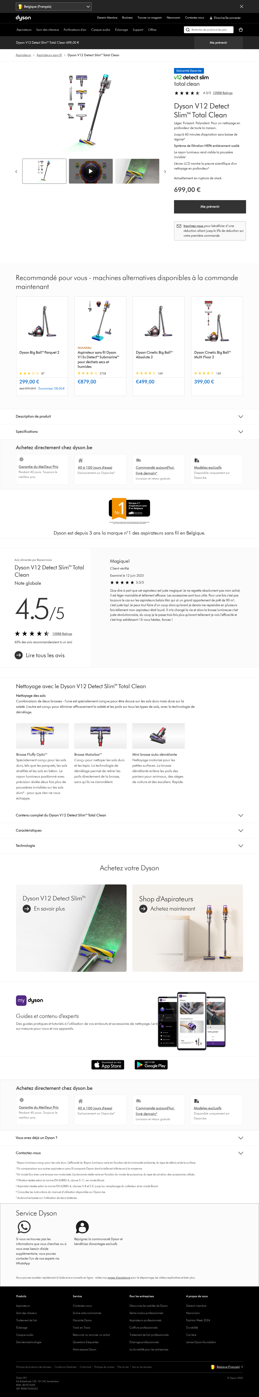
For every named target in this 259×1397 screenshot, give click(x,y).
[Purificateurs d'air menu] (88, 30)
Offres (152, 30)
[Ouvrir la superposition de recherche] (209, 29)
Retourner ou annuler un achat (91, 1335)
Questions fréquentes (86, 1342)
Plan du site (123, 1366)
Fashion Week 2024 (198, 1320)
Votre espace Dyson (84, 1349)
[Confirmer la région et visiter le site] (241, 6)
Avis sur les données (142, 1366)
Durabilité (192, 1327)
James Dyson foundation (201, 1342)
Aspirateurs (24, 30)
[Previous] (16, 171)
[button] (91, 171)
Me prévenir (218, 43)
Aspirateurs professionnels (145, 1320)
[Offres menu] (158, 30)
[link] (40, 655)
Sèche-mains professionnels (146, 1313)
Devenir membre (196, 1306)
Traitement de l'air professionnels (149, 1335)
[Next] (165, 171)
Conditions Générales (65, 1366)
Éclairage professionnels (144, 1342)
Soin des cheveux (47, 30)
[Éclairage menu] (130, 30)
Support (138, 30)
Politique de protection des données (33, 1366)
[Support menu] (145, 30)
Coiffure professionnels (144, 1327)
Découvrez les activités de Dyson (149, 1306)
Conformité (85, 1366)
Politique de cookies (104, 1366)
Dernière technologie (28, 1342)
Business (127, 17)
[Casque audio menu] (112, 30)
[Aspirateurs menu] (33, 30)
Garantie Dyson (82, 1320)
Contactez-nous (194, 17)
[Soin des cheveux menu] (61, 30)
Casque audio (100, 30)
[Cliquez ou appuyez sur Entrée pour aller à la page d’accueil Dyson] (23, 18)
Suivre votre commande (87, 1313)
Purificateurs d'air (75, 30)
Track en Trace (81, 1327)
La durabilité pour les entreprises (149, 1349)
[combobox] (54, 6)
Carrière (191, 1335)
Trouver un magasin (150, 17)
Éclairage (121, 30)
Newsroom (173, 17)
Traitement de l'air (26, 1320)
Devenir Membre (107, 17)
